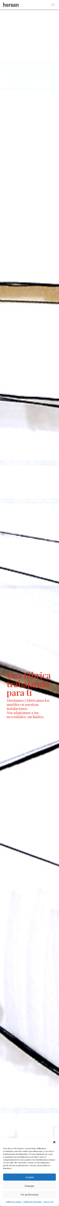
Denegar (29, 1185)
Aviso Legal (48, 1201)
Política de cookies (14, 1201)
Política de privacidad (32, 1201)
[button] (54, 1142)
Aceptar (29, 1177)
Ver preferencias (30, 1194)
